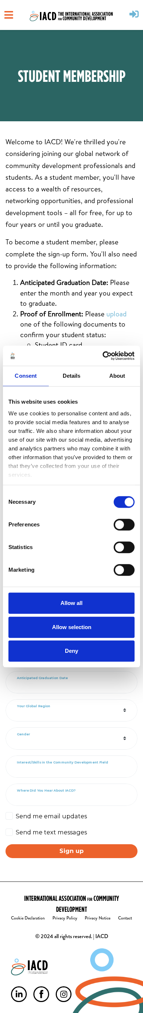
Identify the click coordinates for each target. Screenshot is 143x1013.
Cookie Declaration (28, 918)
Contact (125, 918)
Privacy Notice (97, 918)
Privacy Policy (64, 918)
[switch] (124, 524)
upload (116, 314)
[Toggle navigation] (9, 14)
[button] (134, 15)
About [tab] (117, 376)
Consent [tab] (26, 376)
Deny (71, 651)
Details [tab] (72, 376)
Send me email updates (51, 816)
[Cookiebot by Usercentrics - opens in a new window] (103, 356)
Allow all (71, 603)
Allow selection (71, 627)
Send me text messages (51, 832)
